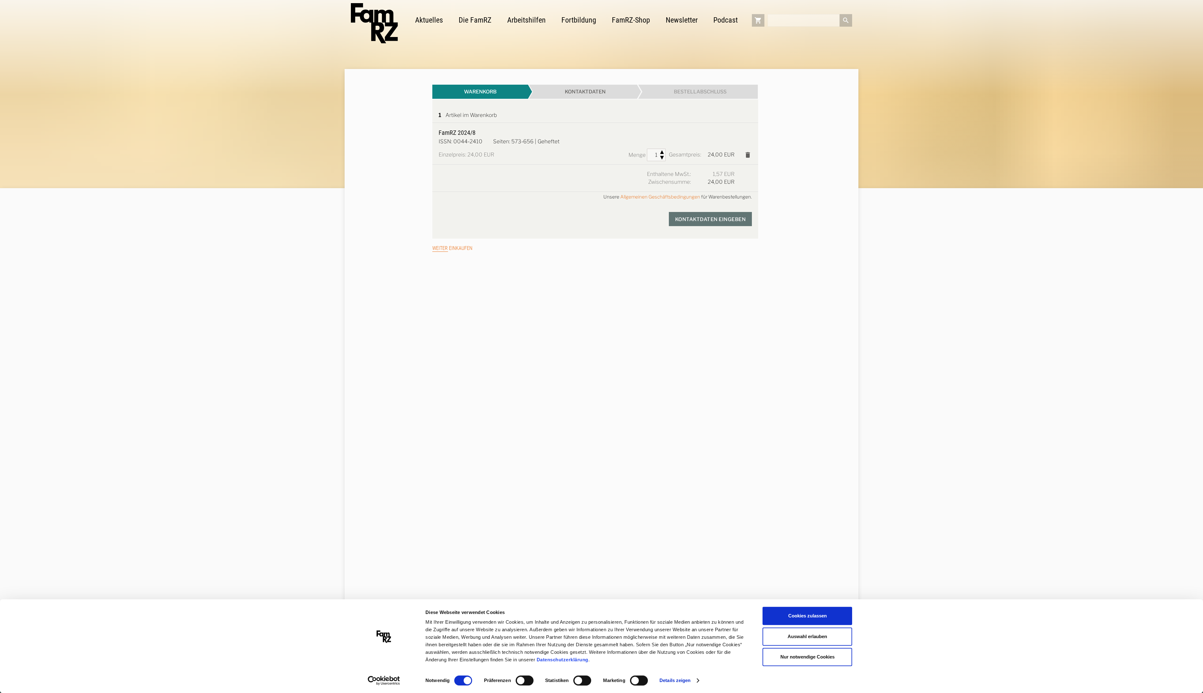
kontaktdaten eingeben (710, 219)
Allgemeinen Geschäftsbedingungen (660, 197)
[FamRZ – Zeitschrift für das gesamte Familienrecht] (374, 23)
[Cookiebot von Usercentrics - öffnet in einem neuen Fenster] (384, 680)
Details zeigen (674, 680)
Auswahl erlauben (807, 636)
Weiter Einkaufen (452, 248)
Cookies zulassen (807, 615)
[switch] (525, 680)
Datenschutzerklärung (562, 659)
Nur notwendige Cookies (807, 656)
